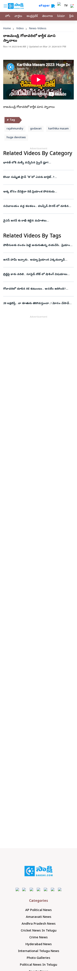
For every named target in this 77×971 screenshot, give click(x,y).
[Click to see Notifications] (71, 6)
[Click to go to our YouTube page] (45, 889)
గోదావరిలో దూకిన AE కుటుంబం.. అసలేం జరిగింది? (34, 289)
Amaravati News (38, 917)
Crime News (38, 938)
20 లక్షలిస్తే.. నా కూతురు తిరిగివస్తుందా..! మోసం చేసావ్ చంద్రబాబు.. (36, 303)
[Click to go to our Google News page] (59, 889)
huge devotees (16, 137)
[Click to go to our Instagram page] (38, 889)
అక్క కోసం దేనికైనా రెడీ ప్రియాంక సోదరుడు (29, 192)
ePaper (45, 6)
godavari (35, 129)
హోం (7, 16)
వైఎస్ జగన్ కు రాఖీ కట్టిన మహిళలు (25, 221)
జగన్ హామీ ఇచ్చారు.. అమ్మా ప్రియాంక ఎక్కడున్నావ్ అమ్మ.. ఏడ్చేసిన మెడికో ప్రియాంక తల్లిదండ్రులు (38, 260)
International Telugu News (38, 951)
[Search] (53, 6)
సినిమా (61, 16)
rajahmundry (15, 129)
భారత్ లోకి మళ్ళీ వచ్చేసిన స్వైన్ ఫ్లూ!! (26, 163)
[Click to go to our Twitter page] (31, 889)
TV (66, 6)
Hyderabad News (38, 944)
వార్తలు (18, 16)
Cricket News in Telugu (38, 931)
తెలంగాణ (47, 16)
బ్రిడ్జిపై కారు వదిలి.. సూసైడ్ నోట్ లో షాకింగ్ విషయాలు (35, 274)
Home (7, 29)
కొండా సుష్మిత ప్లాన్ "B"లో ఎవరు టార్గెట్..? (28, 177)
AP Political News (38, 910)
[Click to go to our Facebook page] (17, 889)
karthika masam (58, 129)
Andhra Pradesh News (39, 924)
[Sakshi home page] (38, 871)
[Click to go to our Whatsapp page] (24, 889)
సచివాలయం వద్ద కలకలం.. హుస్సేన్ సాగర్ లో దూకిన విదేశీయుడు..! (36, 206)
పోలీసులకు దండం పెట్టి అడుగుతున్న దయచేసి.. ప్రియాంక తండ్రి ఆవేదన (37, 245)
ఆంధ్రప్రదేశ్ (32, 16)
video (20, 29)
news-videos (37, 29)
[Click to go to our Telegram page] (52, 889)
